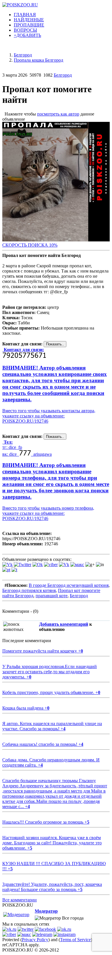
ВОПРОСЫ (25, 30)
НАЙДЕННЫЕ (29, 19)
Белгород (63, 75)
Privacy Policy (35, 939)
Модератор (46, 911)
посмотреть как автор (58, 113)
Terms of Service (75, 939)
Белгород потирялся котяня (29, 590)
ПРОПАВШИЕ (29, 24)
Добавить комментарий (63, 624)
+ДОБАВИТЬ (27, 35)
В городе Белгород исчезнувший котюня (69, 585)
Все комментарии (19, 899)
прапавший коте (51, 595)
